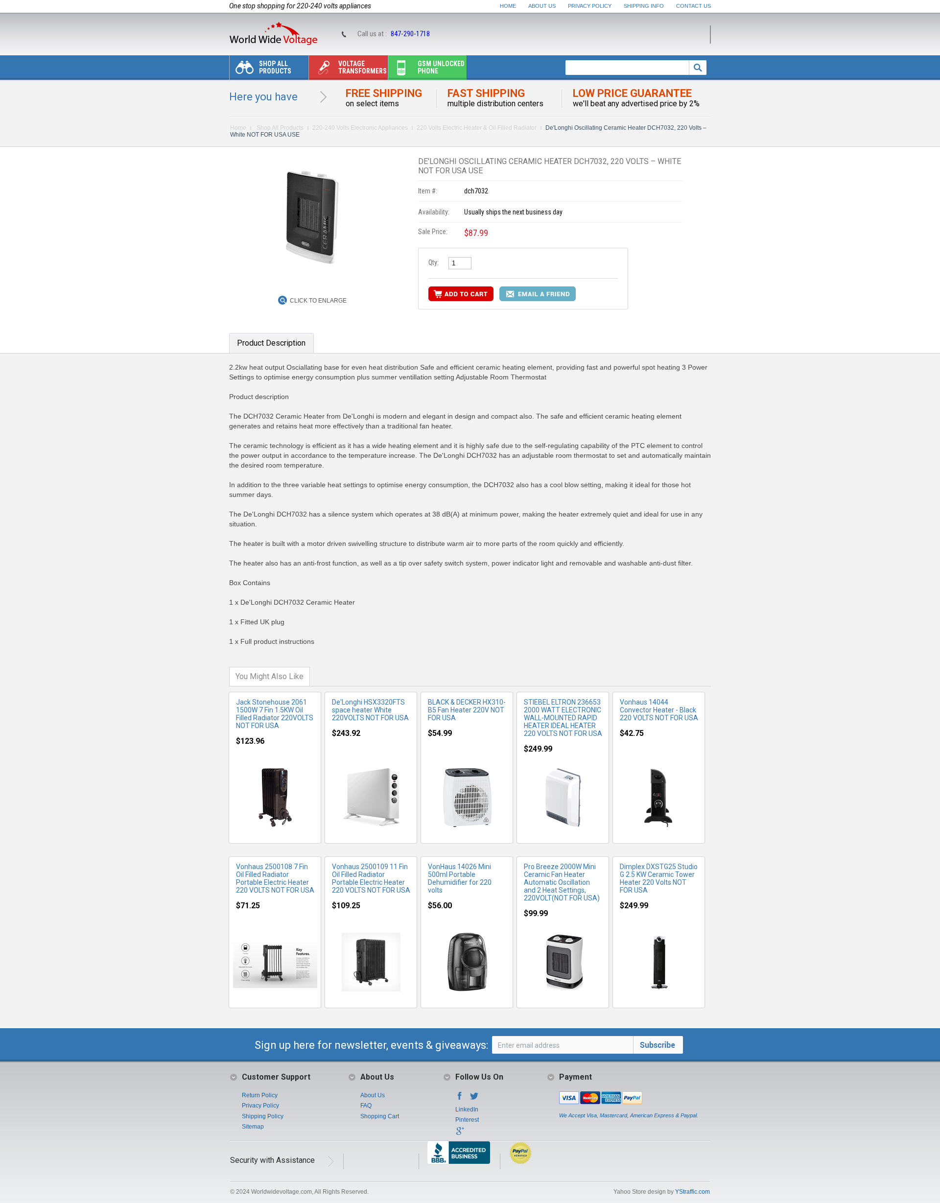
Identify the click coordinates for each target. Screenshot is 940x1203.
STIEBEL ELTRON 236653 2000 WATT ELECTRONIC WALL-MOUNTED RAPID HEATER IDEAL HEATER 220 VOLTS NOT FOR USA (563, 717)
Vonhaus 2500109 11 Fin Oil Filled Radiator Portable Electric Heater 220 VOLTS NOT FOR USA (371, 878)
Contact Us (693, 6)
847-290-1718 (410, 33)
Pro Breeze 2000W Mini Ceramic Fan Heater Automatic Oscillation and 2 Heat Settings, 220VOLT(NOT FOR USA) (562, 882)
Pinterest (467, 1119)
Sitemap (253, 1126)
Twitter (474, 1099)
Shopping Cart (379, 1116)
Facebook (459, 1099)
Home (508, 6)
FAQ (366, 1105)
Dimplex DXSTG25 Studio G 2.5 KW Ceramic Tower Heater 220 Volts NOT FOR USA (659, 878)
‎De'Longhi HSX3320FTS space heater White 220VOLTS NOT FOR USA (370, 710)
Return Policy (260, 1095)
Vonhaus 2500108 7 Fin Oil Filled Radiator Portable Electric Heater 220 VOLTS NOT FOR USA (275, 878)
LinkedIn (466, 1109)
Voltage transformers (362, 67)
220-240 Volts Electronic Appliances (360, 127)
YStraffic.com (692, 1191)
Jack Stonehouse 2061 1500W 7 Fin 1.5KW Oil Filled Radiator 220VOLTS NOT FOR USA (274, 714)
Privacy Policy (589, 6)
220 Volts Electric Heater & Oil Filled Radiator (477, 127)
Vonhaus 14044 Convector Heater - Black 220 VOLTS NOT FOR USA (659, 710)
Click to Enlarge (318, 300)
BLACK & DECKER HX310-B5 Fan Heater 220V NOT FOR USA (467, 710)
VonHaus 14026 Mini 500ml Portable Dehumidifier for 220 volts (460, 878)
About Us (542, 6)
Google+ (459, 1134)
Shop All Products (275, 67)
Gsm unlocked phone (441, 67)
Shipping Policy (262, 1116)
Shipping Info (644, 6)
